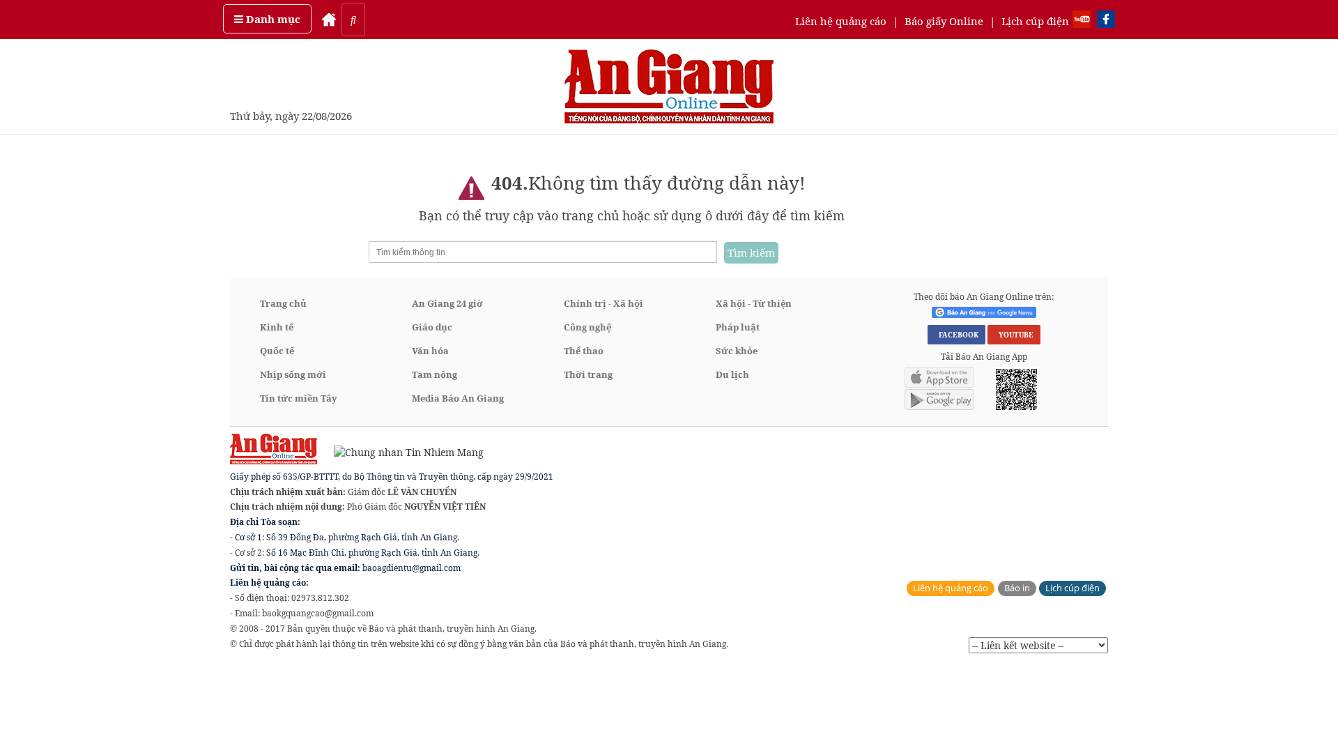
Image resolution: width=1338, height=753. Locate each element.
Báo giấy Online (944, 21)
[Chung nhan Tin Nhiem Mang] (402, 451)
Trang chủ (283, 303)
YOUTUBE (1013, 335)
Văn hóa (430, 350)
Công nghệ (587, 327)
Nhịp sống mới (293, 374)
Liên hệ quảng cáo (840, 21)
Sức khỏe (737, 350)
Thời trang (588, 374)
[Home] (329, 19)
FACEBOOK (956, 335)
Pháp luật (738, 327)
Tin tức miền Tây (298, 398)
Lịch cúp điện (1035, 21)
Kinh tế (276, 327)
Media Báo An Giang (458, 398)
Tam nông (434, 374)
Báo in (1017, 588)
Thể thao (583, 350)
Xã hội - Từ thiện (754, 303)
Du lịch (732, 374)
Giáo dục (432, 327)
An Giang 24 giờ (447, 303)
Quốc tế (277, 350)
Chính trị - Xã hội (603, 303)
